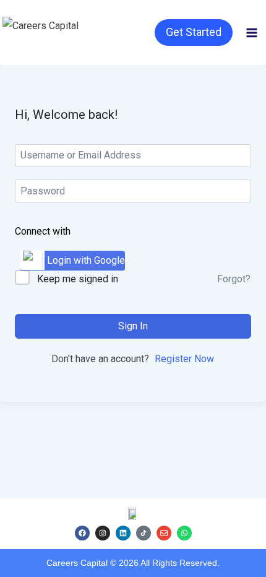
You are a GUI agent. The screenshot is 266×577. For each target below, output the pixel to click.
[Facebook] (82, 533)
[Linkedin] (123, 533)
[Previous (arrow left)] (21, 288)
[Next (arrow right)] (244, 288)
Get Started (193, 31)
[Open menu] (252, 32)
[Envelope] (164, 533)
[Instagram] (102, 533)
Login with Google (86, 260)
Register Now (184, 359)
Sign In (133, 326)
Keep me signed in (77, 279)
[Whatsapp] (184, 533)
